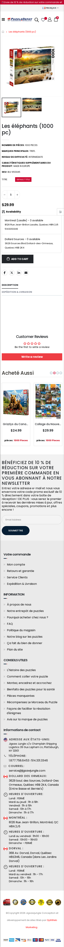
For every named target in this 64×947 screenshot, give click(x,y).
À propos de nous (19, 604)
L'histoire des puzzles (21, 670)
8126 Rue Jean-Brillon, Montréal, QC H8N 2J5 (33, 824)
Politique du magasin (21, 630)
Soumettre (15, 530)
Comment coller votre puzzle (27, 676)
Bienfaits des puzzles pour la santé (31, 689)
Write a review (32, 357)
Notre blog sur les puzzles (24, 637)
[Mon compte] (49, 19)
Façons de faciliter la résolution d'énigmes (28, 711)
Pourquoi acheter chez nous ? (27, 617)
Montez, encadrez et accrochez (29, 683)
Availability (13, 211)
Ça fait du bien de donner (24, 643)
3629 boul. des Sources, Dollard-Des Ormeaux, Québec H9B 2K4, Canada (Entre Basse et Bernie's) (34, 785)
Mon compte (16, 564)
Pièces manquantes (20, 696)
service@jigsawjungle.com (27, 771)
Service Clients (17, 577)
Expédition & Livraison (22, 584)
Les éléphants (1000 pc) (27, 129)
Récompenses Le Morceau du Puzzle (32, 702)
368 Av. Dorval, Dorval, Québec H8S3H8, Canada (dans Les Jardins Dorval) (33, 857)
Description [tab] (10, 285)
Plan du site (15, 649)
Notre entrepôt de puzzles (25, 611)
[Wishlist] (43, 19)
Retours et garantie (20, 571)
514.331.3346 (39, 760)
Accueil (3, 31)
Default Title (23, 179)
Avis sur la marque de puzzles (27, 719)
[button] (51, 373)
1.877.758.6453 (19, 760)
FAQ (10, 624)
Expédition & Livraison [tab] (17, 292)
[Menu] (3, 19)
